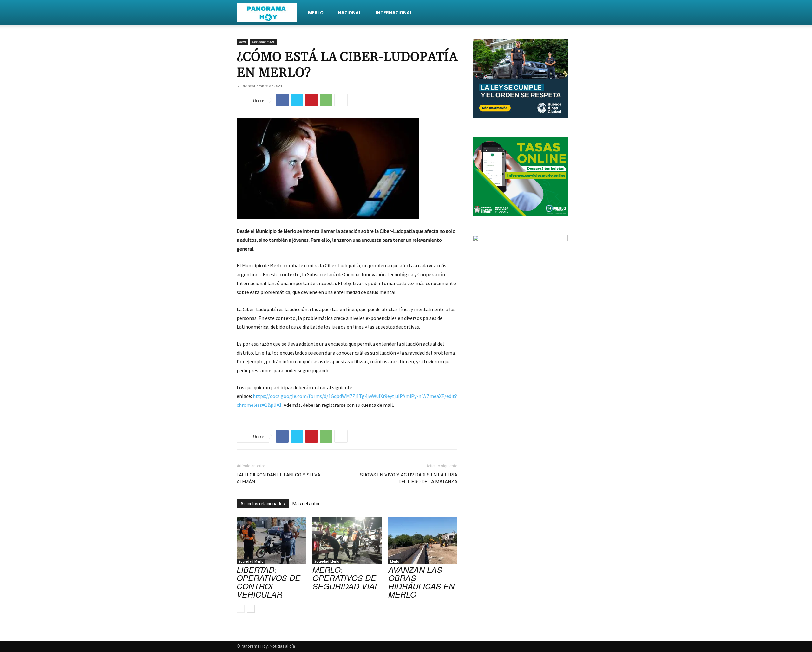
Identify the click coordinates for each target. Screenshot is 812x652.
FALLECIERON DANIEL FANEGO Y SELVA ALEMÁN (278, 478)
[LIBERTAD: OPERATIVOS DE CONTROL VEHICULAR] (271, 540)
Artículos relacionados (262, 503)
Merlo (316, 13)
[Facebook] (282, 100)
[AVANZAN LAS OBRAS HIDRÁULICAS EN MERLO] (422, 540)
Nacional (349, 13)
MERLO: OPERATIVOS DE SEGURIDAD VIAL (345, 577)
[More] (341, 100)
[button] (567, 13)
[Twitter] (297, 100)
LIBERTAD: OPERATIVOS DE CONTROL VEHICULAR (268, 582)
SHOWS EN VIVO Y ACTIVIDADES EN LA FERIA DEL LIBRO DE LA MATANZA (408, 478)
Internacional (394, 13)
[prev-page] (241, 609)
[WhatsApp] (326, 100)
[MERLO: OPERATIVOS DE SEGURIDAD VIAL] (347, 540)
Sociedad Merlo (263, 41)
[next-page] (251, 609)
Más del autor (306, 503)
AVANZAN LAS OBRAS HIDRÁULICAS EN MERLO (421, 582)
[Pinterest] (311, 100)
